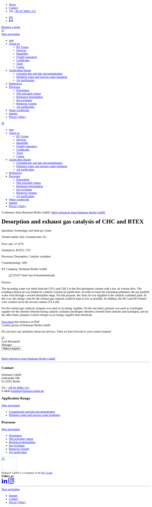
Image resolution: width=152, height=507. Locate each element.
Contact (13, 7)
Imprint (13, 202)
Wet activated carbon (28, 182)
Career (20, 156)
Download (7, 321)
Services (21, 139)
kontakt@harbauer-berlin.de (27, 391)
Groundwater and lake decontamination (39, 163)
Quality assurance (26, 146)
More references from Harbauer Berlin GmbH (78, 212)
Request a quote (10, 27)
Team (19, 153)
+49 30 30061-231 (25, 11)
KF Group (22, 136)
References (15, 172)
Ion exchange (24, 189)
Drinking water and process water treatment (41, 166)
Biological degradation (29, 186)
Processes (14, 176)
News (12, 4)
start (11, 129)
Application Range (20, 159)
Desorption (22, 179)
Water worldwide (19, 199)
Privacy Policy (17, 206)
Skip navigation (10, 34)
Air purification (25, 169)
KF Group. (47, 473)
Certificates (22, 149)
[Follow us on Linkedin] (4, 482)
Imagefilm (22, 143)
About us (14, 133)
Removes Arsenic (26, 192)
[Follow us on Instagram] (11, 482)
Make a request (11, 348)
